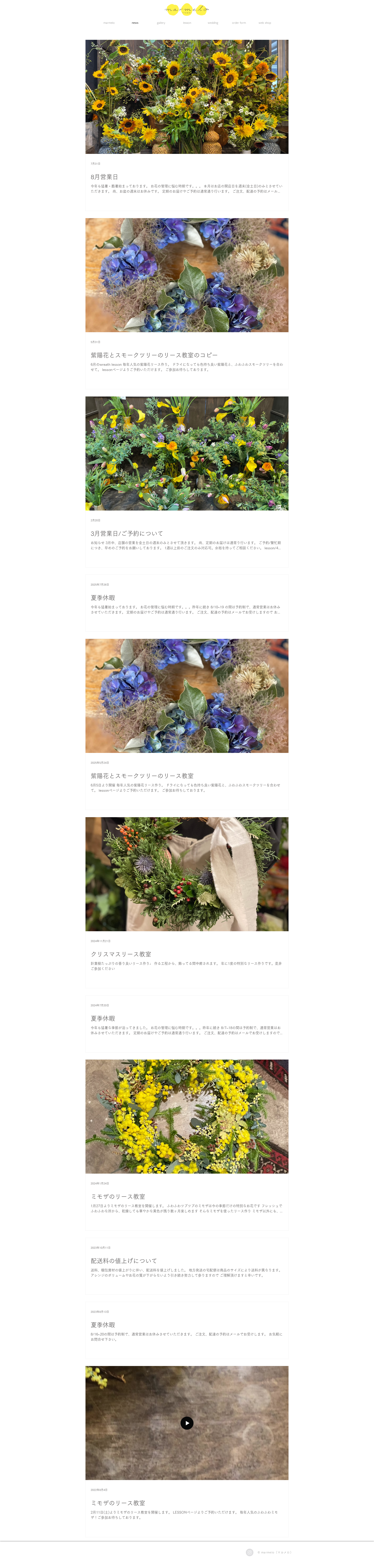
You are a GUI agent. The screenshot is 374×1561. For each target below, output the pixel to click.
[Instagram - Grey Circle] (249, 1552)
